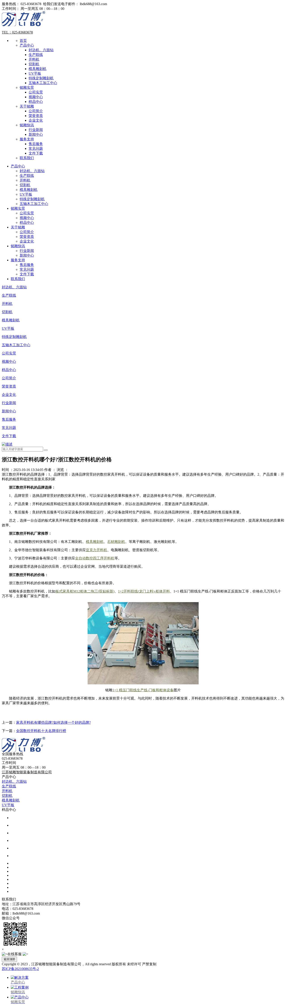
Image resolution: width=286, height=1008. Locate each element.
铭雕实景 (27, 87)
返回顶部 (9, 959)
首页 (23, 40)
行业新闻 (36, 130)
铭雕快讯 (27, 125)
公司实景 (36, 92)
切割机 (34, 64)
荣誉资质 (36, 116)
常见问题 (36, 148)
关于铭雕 (27, 106)
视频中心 (36, 97)
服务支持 (27, 139)
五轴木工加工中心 (43, 83)
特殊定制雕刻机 (41, 78)
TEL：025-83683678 (17, 32)
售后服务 (36, 144)
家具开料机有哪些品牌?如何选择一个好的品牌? (53, 722)
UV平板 (35, 73)
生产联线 (36, 55)
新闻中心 (36, 134)
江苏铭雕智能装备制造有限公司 (27, 772)
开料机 (34, 59)
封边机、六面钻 (41, 50)
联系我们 (27, 158)
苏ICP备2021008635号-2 (20, 969)
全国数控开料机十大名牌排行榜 (41, 731)
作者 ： (50, 470)
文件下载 (36, 153)
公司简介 (36, 111)
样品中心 (36, 101)
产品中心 (27, 45)
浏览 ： (62, 470)
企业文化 (36, 120)
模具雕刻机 (37, 69)
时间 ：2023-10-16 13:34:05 (22, 470)
